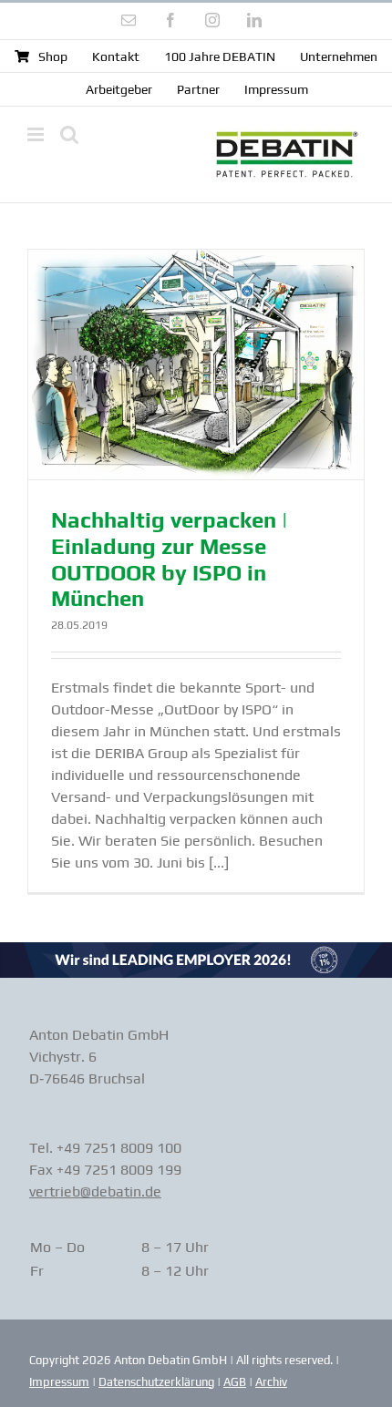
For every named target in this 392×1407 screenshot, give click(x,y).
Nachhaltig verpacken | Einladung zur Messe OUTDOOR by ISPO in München (169, 559)
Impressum (59, 1382)
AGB (234, 1382)
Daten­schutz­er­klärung (156, 1382)
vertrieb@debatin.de (95, 1191)
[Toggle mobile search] (69, 134)
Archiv (271, 1382)
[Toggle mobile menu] (36, 134)
